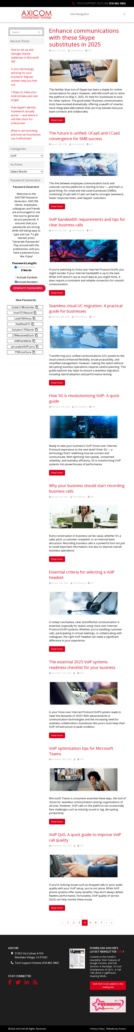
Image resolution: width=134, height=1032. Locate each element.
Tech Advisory (76, 50)
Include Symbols (27, 277)
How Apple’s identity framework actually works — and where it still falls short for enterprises (24, 115)
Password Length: (24, 263)
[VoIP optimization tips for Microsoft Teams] (83, 779)
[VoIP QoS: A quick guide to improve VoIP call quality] (83, 865)
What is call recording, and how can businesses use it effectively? (26, 134)
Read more (57, 120)
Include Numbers (27, 282)
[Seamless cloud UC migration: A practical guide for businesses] (83, 337)
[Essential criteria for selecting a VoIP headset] (83, 603)
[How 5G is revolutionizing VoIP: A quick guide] (83, 427)
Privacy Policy (97, 1028)
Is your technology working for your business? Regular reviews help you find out (24, 76)
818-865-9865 (117, 3)
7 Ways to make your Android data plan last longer (24, 96)
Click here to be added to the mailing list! (108, 985)
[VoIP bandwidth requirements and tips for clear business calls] (83, 250)
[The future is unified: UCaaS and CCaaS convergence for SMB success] (83, 164)
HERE (120, 951)
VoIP (89, 50)
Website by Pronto (116, 1028)
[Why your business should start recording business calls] (83, 517)
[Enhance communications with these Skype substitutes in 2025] (83, 70)
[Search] (39, 32)
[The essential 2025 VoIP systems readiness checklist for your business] (83, 693)
